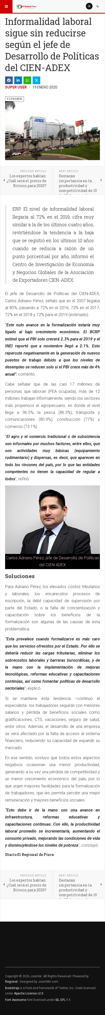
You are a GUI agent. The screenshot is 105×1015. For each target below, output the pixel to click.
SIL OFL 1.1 (63, 1000)
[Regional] (26, 6)
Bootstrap (12, 988)
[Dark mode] (98, 6)
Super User (16, 87)
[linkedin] (18, 80)
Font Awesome (15, 1000)
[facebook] (9, 80)
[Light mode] (89, 6)
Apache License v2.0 (28, 993)
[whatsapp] (27, 80)
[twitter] (36, 80)
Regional (11, 981)
